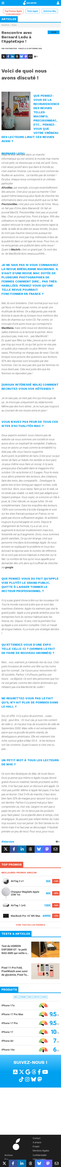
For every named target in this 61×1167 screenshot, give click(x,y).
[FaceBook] (39, 1072)
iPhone (23, 997)
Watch (36, 997)
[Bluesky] (33, 1079)
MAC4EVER (31, 3)
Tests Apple (32, 11)
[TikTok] (21, 1079)
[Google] (27, 1072)
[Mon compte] (58, 3)
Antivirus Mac (49, 11)
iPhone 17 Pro (9, 1023)
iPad (30, 997)
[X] (21, 1072)
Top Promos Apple (13, 11)
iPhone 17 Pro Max (12, 1014)
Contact (36, 1138)
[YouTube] (45, 1072)
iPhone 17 (7, 1031)
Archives (8, 1155)
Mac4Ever (5, 25)
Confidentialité (39, 1155)
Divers (14, 25)
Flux (6, 1159)
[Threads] (34, 1072)
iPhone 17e (8, 1005)
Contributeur (11, 49)
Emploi (36, 1146)
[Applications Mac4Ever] (15, 1072)
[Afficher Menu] (3, 2)
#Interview (7, 841)
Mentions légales (41, 1150)
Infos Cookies (39, 1159)
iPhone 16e (8, 1049)
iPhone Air (7, 1040)
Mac (16, 997)
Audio (44, 997)
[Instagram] (27, 1079)
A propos (37, 1142)
